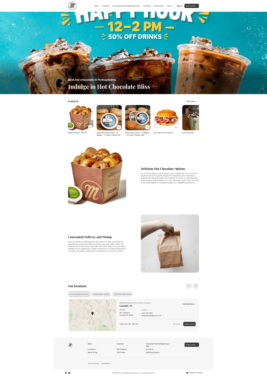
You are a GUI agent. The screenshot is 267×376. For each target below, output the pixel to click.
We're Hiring (92, 352)
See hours (176, 324)
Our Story (149, 349)
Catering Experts (152, 352)
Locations (147, 6)
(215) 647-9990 (147, 313)
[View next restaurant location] (196, 286)
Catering (105, 6)
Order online (189, 324)
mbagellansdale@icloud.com (151, 316)
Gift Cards (121, 352)
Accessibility (106, 363)
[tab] (79, 294)
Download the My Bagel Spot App (126, 6)
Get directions (188, 304)
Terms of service (93, 363)
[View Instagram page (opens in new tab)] (69, 373)
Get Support (159, 6)
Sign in (179, 6)
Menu (97, 6)
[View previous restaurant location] (189, 286)
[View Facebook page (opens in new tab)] (66, 373)
